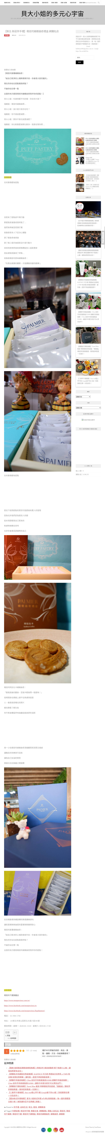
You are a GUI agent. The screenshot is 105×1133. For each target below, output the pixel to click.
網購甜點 (43, 1111)
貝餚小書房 (54, 2)
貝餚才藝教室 (83, 2)
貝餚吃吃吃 (7, 2)
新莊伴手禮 (25, 1111)
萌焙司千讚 (17, 1114)
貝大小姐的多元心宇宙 (52, 13)
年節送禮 (16, 1111)
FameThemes (97, 1127)
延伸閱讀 (13, 1038)
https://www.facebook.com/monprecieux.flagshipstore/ (24, 1011)
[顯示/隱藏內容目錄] (13, 1032)
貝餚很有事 (73, 2)
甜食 (35, 1107)
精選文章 (34, 1111)
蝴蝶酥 (62, 1114)
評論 (8, 1035)
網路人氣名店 (53, 1111)
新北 (30, 1107)
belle (14, 35)
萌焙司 (62, 1111)
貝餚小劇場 (64, 2)
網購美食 (41, 1107)
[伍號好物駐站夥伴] (88, 421)
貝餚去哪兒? (16, 2)
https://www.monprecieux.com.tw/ (17, 1000)
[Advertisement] (37, 53)
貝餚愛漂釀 (36, 2)
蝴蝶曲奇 (54, 1114)
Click (103, 238)
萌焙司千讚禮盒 (29, 1114)
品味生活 (24, 1107)
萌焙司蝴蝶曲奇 (43, 1114)
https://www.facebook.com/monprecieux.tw (20, 1006)
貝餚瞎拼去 (26, 2)
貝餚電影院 (45, 2)
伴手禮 (7, 35)
